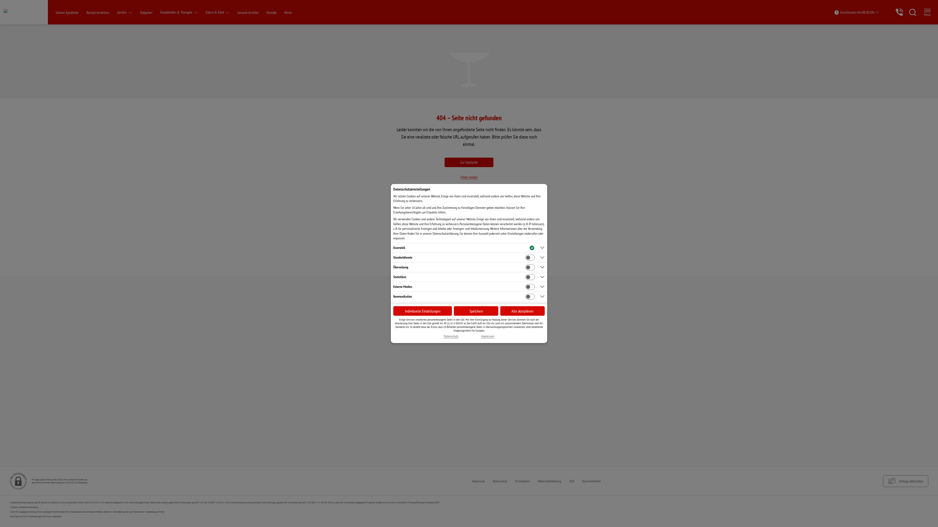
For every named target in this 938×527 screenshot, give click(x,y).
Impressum (487, 336)
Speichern (476, 311)
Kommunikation (402, 296)
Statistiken (399, 277)
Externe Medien (402, 286)
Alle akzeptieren (522, 311)
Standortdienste (402, 257)
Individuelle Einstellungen (422, 311)
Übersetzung (400, 267)
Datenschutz (451, 336)
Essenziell (399, 247)
